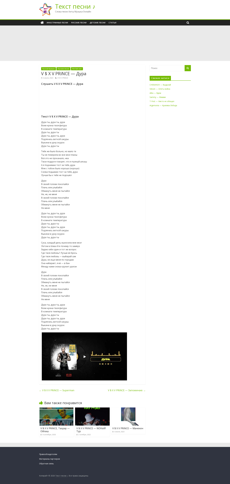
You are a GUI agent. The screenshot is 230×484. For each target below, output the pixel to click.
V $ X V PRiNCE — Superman (56, 390)
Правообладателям (48, 454)
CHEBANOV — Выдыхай (160, 84)
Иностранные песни (57, 22)
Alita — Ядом (155, 93)
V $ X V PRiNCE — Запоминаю (127, 390)
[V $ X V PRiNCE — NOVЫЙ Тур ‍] (92, 409)
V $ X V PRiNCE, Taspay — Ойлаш (55, 430)
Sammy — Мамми (158, 97)
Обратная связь (46, 463)
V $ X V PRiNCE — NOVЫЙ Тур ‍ (91, 430)
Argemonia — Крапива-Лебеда (163, 105)
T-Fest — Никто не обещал (162, 101)
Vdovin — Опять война (160, 89)
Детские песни (97, 22)
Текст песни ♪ (75, 6)
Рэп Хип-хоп (77, 69)
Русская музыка (48, 69)
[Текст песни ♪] (42, 22)
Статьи (112, 22)
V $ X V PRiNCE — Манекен (127, 428)
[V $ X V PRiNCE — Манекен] (128, 409)
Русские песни (79, 22)
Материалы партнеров (49, 459)
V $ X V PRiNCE (62, 78)
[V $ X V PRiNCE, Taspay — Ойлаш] (56, 409)
